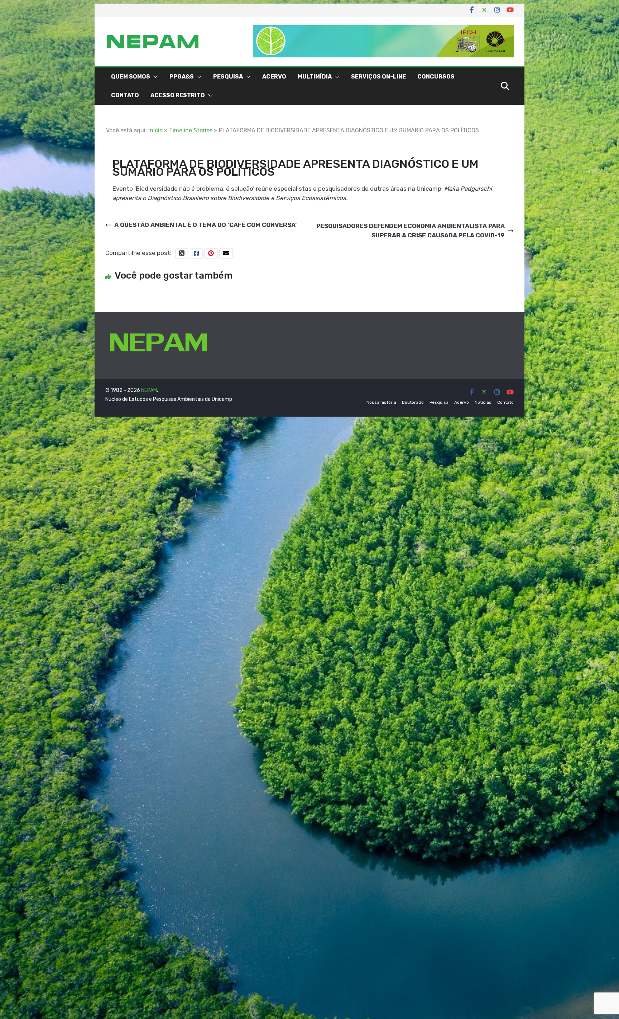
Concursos (436, 76)
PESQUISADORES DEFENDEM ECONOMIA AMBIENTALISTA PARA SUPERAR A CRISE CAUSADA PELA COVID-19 (410, 230)
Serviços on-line (378, 76)
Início (155, 130)
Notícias (483, 402)
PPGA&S (181, 76)
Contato (125, 95)
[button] (154, 76)
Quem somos (130, 76)
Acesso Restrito (177, 95)
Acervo (274, 76)
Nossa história (381, 402)
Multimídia (315, 76)
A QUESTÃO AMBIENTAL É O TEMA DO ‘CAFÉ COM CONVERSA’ (205, 224)
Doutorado (413, 402)
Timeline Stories (190, 130)
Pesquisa (228, 76)
